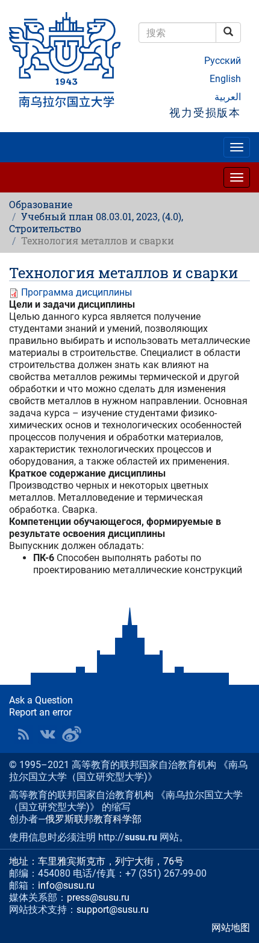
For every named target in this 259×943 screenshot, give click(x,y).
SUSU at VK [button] (47, 734)
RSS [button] (23, 734)
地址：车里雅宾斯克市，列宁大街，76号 (96, 861)
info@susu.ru (66, 885)
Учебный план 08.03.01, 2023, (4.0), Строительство (96, 222)
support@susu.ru (112, 909)
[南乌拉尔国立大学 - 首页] (65, 60)
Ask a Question (41, 700)
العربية (227, 97)
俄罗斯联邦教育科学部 (93, 819)
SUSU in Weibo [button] (71, 734)
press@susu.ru (98, 897)
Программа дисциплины (76, 292)
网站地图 (230, 927)
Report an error (40, 712)
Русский (222, 60)
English (225, 78)
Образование (40, 204)
